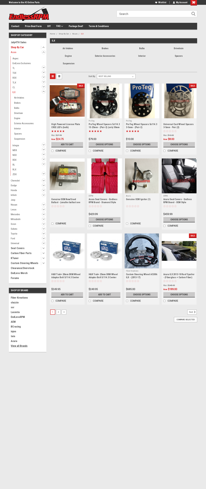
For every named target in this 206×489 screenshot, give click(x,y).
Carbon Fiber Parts (21, 253)
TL (14, 68)
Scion (13, 224)
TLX (14, 82)
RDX (14, 159)
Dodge (14, 185)
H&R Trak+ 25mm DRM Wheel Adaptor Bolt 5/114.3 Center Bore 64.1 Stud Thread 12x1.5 (103, 277)
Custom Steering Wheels (24, 263)
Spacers (18, 133)
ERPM (91, 196)
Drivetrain (18, 113)
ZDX (15, 174)
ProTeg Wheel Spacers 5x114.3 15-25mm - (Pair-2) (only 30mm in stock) (104, 127)
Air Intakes (19, 97)
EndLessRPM (18, 317)
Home (52, 34)
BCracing (16, 326)
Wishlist (162, 2)
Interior (17, 128)
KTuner (15, 258)
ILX (14, 92)
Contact (15, 26)
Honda (14, 190)
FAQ (58, 26)
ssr (12, 307)
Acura (13, 52)
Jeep (13, 199)
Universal (15, 243)
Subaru (14, 228)
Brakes (17, 102)
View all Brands (19, 345)
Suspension (19, 138)
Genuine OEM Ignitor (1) (138, 199)
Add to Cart (67, 144)
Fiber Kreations (19, 297)
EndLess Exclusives (22, 63)
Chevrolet (15, 180)
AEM (13, 321)
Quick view (67, 116)
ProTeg (92, 121)
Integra (16, 145)
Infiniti (14, 195)
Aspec (16, 58)
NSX (15, 155)
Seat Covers (17, 248)
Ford (13, 238)
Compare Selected (186, 320)
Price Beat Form (33, 26)
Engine (17, 118)
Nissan (14, 204)
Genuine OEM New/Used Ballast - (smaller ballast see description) (65, 202)
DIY (49, 26)
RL (14, 164)
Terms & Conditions (99, 26)
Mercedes (15, 214)
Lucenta (15, 312)
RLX (14, 169)
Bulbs (16, 108)
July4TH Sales (18, 42)
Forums (15, 278)
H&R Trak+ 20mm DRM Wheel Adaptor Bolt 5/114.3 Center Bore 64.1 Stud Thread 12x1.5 (66, 277)
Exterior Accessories (24, 123)
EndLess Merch (19, 273)
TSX (14, 73)
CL (14, 87)
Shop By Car (17, 47)
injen (13, 331)
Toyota (14, 233)
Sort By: (92, 76)
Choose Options (104, 144)
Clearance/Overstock (22, 268)
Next (191, 312)
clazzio (15, 302)
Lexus (13, 209)
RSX (14, 77)
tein (13, 336)
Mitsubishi (15, 219)
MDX (15, 150)
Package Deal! (76, 26)
